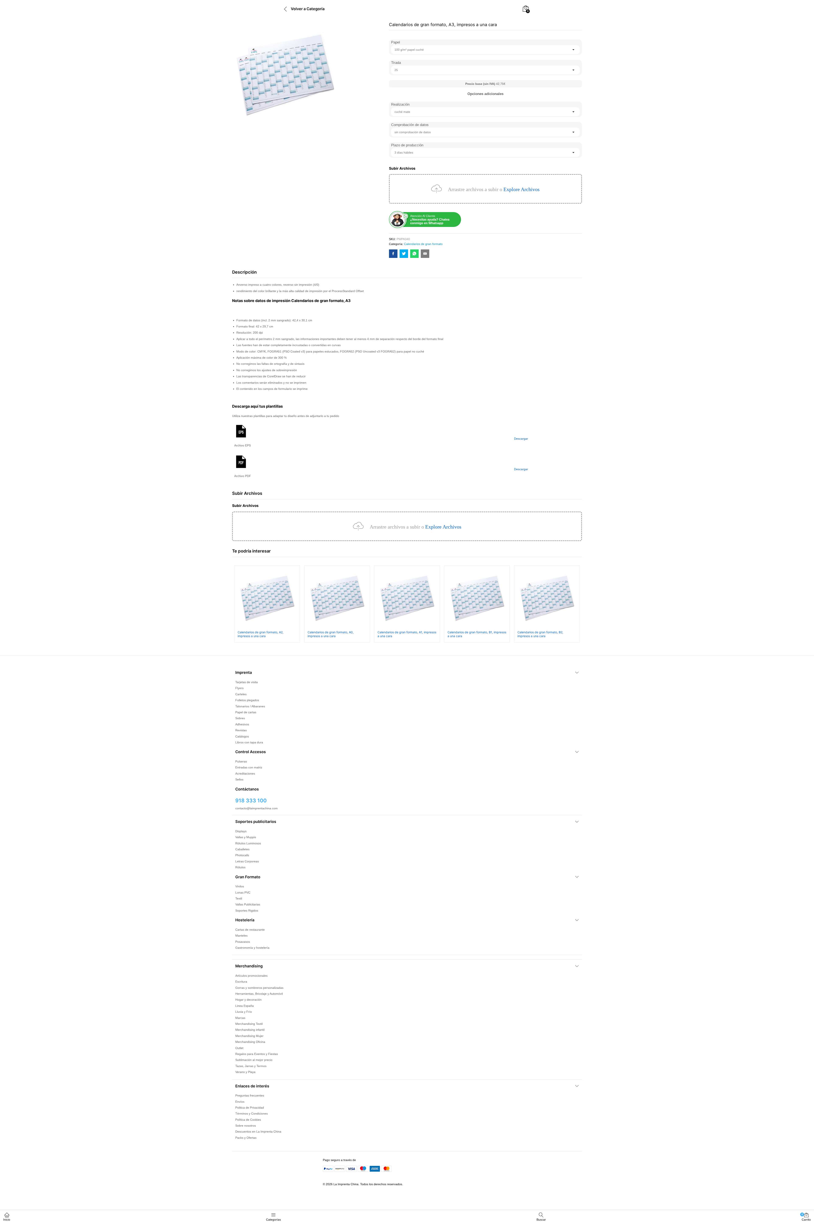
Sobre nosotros (245, 1125)
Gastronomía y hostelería (252, 947)
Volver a (298, 9)
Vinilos (239, 886)
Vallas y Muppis (245, 837)
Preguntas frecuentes (249, 1095)
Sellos (239, 779)
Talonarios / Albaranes (250, 706)
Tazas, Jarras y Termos (250, 1066)
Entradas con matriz (248, 767)
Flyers (239, 688)
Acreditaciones (245, 773)
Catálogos (242, 736)
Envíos (239, 1101)
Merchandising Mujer (249, 1036)
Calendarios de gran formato (423, 244)
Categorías (273, 1219)
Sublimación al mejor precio (253, 1060)
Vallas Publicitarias (247, 904)
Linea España (244, 1005)
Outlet (239, 1048)
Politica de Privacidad (249, 1107)
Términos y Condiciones (251, 1113)
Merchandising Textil (249, 1023)
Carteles (241, 694)
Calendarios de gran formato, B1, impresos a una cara (476, 634)
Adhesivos (242, 724)
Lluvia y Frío (243, 1011)
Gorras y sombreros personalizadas (259, 987)
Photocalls (242, 855)
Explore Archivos (521, 189)
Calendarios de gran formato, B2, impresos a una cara (540, 634)
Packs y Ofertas (245, 1137)
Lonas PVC (242, 892)
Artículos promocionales (251, 975)
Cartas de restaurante (250, 929)
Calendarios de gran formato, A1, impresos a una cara (407, 634)
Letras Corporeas (247, 861)
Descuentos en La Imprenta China (258, 1131)
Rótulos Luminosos (248, 843)
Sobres (240, 718)
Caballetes (242, 849)
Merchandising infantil (250, 1029)
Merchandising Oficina (250, 1042)
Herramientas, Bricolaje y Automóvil (259, 993)
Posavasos (242, 941)
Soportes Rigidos (246, 910)
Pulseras (241, 761)
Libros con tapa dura (249, 742)
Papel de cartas (245, 712)
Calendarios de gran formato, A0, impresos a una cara (331, 634)
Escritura (241, 981)
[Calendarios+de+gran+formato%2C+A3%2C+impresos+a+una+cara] (404, 253)
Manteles (241, 935)
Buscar (541, 1219)
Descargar (521, 438)
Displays (241, 831)
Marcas (240, 1018)
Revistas (241, 730)
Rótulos (240, 867)
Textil (238, 898)
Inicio (6, 1219)
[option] (267, 604)
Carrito (806, 1217)
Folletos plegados (247, 700)
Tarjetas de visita (246, 682)
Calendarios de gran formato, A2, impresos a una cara (260, 634)
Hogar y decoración (248, 999)
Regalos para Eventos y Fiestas (256, 1054)
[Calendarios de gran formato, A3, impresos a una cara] (393, 253)
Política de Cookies (248, 1119)
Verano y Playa (245, 1072)
